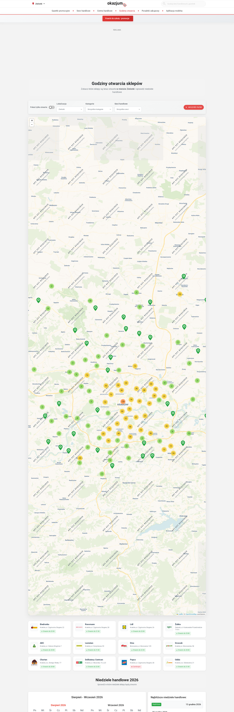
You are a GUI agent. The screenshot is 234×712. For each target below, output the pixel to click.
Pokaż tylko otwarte (38, 107)
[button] (119, 370)
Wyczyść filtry (195, 107)
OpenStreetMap (191, 614)
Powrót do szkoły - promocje (117, 18)
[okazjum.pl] (117, 4)
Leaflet (180, 614)
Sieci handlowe (121, 104)
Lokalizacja (61, 104)
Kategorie (90, 104)
